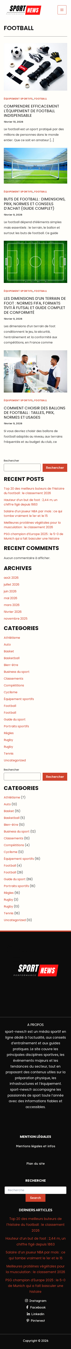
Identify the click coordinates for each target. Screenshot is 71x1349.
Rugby (8, 740)
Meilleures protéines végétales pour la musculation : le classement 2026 (32, 524)
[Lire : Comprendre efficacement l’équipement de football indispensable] (35, 66)
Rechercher (11, 461)
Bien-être (11, 665)
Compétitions (14, 685)
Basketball (12, 658)
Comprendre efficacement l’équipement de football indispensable (31, 111)
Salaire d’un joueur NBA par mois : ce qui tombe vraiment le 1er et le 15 (33, 513)
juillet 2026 (11, 584)
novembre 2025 (15, 618)
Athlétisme (12, 638)
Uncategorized (15, 760)
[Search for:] (35, 1190)
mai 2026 (10, 598)
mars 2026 (12, 605)
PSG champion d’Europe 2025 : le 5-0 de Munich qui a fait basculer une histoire (33, 536)
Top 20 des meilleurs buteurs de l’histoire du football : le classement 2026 (34, 490)
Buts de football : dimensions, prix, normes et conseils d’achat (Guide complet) (34, 203)
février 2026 (13, 612)
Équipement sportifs (18, 98)
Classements (13, 678)
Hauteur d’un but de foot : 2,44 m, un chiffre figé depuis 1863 (30, 502)
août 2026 (11, 578)
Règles (9, 733)
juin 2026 (10, 591)
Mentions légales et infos (35, 1146)
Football (40, 98)
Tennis (8, 753)
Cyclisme (10, 692)
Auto (7, 644)
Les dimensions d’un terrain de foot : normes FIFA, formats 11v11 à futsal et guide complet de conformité (35, 305)
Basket (9, 651)
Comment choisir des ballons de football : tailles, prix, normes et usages (34, 412)
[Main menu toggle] (62, 9)
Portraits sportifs (16, 726)
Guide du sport (15, 719)
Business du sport (17, 672)
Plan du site (35, 1163)
